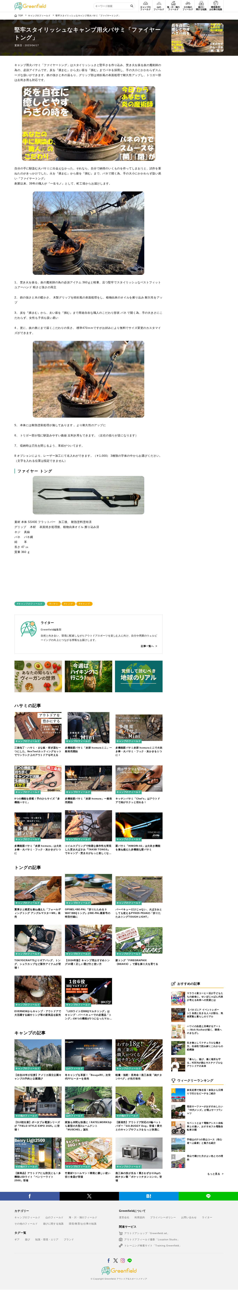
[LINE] (129, 1258)
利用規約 (140, 1217)
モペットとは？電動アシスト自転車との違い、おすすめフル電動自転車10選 (205, 1126)
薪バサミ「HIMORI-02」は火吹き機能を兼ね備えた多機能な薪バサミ (138, 847)
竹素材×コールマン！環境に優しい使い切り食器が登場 (87, 1175)
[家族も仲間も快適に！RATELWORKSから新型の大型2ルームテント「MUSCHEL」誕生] (88, 1088)
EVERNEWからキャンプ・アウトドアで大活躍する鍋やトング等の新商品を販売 (37, 1013)
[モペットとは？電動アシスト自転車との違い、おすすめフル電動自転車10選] (178, 1121)
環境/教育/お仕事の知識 (82, 1223)
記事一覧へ (147, 646)
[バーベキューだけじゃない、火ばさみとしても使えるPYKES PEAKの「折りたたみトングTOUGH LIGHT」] (139, 875)
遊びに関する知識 (53, 1223)
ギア (17, 1239)
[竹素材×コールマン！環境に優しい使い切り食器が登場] (88, 1139)
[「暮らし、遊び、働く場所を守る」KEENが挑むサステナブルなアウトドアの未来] (178, 1057)
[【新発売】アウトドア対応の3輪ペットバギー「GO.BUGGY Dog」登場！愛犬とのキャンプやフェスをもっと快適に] (139, 1088)
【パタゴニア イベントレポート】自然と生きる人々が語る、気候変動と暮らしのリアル (205, 1013)
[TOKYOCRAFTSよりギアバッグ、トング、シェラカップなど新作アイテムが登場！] (38, 926)
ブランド (69, 1239)
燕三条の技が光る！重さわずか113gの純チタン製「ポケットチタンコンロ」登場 (139, 1177)
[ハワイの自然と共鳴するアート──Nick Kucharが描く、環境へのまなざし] (178, 1024)
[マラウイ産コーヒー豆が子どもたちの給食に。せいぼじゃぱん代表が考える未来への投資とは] (178, 991)
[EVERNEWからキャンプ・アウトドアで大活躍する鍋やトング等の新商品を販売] (38, 977)
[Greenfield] (30, 4)
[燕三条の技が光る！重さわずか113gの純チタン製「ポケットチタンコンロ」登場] (139, 1139)
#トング (68, 603)
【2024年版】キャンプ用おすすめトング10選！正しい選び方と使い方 (87, 962)
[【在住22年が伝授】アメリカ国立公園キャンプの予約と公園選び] (38, 1041)
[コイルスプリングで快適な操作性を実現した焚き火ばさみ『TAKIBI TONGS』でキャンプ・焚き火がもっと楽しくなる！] (88, 812)
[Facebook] (30, 1196)
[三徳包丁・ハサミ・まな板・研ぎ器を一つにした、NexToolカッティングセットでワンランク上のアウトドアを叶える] (38, 714)
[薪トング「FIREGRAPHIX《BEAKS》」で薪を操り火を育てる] (139, 926)
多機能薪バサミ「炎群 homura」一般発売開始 (88, 800)
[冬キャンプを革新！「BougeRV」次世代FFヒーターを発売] (88, 1041)
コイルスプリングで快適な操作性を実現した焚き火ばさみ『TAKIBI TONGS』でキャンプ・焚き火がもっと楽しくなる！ (88, 849)
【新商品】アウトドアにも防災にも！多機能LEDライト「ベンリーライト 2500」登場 (37, 1177)
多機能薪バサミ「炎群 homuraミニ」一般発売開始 (88, 749)
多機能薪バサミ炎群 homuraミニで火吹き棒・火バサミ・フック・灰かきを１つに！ (139, 751)
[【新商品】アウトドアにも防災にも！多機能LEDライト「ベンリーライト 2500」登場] (38, 1139)
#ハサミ (53, 603)
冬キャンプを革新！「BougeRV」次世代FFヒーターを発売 (88, 1077)
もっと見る (213, 1173)
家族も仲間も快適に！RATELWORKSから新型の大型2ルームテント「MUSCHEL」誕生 (88, 1126)
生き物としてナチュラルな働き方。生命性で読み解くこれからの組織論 (205, 1046)
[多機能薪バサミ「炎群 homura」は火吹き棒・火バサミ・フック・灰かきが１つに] (38, 812)
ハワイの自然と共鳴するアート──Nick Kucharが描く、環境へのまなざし (204, 1029)
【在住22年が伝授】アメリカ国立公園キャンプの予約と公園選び (38, 1077)
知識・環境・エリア (47, 1239)
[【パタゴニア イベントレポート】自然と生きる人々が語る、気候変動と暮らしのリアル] (178, 1008)
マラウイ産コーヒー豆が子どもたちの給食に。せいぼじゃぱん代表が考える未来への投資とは (205, 996)
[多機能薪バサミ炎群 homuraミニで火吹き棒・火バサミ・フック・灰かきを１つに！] (139, 714)
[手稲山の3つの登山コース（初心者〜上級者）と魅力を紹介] (178, 1137)
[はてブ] (149, 1196)
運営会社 (124, 1217)
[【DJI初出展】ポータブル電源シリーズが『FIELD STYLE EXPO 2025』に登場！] (38, 1088)
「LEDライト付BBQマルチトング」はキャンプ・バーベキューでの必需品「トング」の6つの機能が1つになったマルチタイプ (88, 1015)
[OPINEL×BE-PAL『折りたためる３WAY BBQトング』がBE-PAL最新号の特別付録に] (88, 875)
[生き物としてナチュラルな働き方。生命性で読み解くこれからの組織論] (178, 1041)
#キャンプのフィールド (30, 603)
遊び (27, 1239)
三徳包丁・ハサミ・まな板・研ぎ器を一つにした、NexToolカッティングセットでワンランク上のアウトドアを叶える (38, 751)
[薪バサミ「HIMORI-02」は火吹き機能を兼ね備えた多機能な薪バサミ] (139, 812)
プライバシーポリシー (163, 1217)
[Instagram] (122, 1258)
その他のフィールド (26, 1115)
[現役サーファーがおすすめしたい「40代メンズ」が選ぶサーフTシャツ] (178, 1104)
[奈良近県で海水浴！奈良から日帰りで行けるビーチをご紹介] (178, 1088)
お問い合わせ (189, 1217)
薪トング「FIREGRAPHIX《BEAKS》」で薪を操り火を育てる (137, 962)
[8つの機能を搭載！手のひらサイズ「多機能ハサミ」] (38, 765)
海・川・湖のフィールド (83, 1217)
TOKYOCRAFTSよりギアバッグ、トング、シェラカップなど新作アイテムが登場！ (37, 964)
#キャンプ (84, 603)
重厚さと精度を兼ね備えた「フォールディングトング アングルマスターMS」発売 (37, 913)
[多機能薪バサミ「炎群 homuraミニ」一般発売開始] (88, 714)
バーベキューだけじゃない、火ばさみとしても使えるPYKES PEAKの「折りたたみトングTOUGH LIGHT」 (139, 913)
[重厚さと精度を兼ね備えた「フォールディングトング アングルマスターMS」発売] (38, 875)
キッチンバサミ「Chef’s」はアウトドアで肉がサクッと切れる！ (138, 800)
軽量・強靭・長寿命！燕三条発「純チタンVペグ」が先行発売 (139, 1077)
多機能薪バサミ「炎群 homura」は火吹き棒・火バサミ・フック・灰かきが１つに (38, 849)
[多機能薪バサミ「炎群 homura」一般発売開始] (88, 765)
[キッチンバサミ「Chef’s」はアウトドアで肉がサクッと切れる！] (139, 765)
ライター (207, 1217)
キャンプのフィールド (28, 741)
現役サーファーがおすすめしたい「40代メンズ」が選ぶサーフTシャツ (205, 1110)
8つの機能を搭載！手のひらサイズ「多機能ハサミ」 (37, 800)
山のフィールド (74, 1068)
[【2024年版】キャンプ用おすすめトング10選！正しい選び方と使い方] (88, 926)
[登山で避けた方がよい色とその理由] (178, 1154)
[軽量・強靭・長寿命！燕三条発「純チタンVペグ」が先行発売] (139, 1041)
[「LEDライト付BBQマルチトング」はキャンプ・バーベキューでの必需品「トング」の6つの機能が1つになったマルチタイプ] (88, 977)
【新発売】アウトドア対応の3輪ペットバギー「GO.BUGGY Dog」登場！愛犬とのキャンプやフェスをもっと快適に (139, 1126)
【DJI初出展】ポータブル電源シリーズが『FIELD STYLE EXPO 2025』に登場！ (37, 1126)
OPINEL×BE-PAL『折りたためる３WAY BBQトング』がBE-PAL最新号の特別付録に (87, 913)
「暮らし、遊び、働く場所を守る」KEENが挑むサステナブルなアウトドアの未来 (205, 1062)
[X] (89, 1196)
